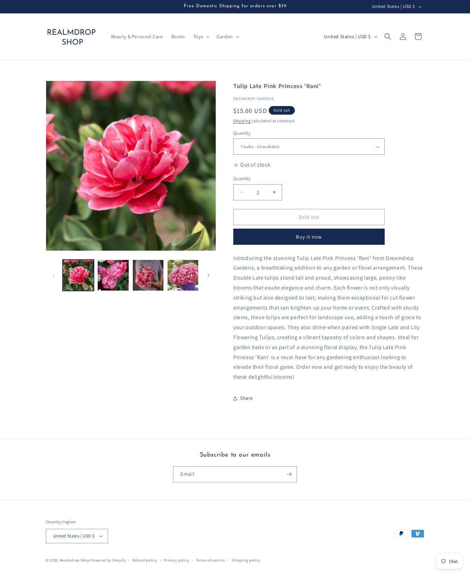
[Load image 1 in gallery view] (78, 275)
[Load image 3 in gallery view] (148, 275)
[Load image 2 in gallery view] (113, 275)
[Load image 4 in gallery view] (183, 275)
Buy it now (309, 236)
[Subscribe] (289, 474)
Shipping (242, 120)
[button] (200, 36)
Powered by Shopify (108, 560)
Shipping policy (246, 560)
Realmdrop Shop (75, 560)
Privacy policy (176, 560)
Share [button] (246, 398)
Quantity (241, 133)
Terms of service (210, 560)
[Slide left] (53, 275)
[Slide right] (208, 275)
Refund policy (144, 560)
